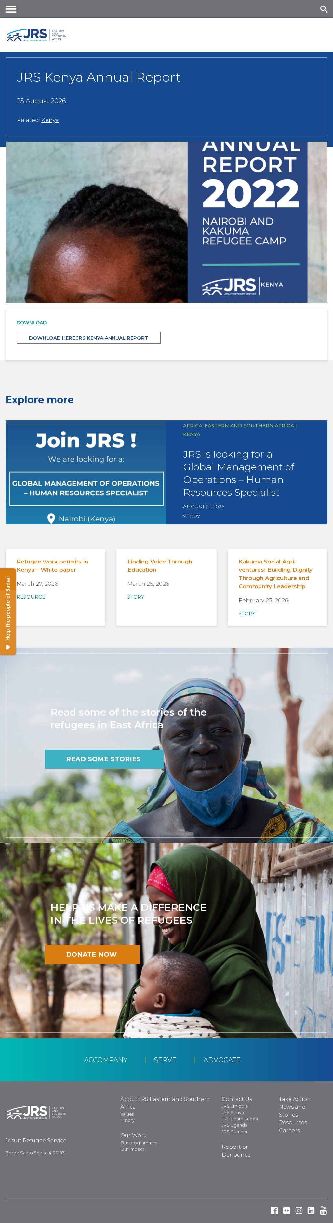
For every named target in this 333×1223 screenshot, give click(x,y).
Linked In (311, 1210)
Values (127, 1114)
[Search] (323, 9)
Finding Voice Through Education (159, 565)
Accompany (105, 1060)
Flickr (287, 1210)
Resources (293, 1122)
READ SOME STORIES (103, 759)
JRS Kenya (233, 1112)
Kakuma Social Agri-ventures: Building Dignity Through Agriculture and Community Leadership (276, 574)
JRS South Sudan (240, 1118)
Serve (165, 1060)
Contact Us (237, 1099)
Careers (289, 1130)
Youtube (323, 1210)
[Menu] (11, 9)
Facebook (274, 1210)
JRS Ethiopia (235, 1106)
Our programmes (138, 1142)
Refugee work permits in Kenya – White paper (52, 565)
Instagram (299, 1210)
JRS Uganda (234, 1125)
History (127, 1120)
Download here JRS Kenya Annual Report (88, 338)
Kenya (50, 120)
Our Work (133, 1136)
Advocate (222, 1060)
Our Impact (132, 1149)
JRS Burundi (234, 1131)
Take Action (295, 1099)
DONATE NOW (91, 954)
